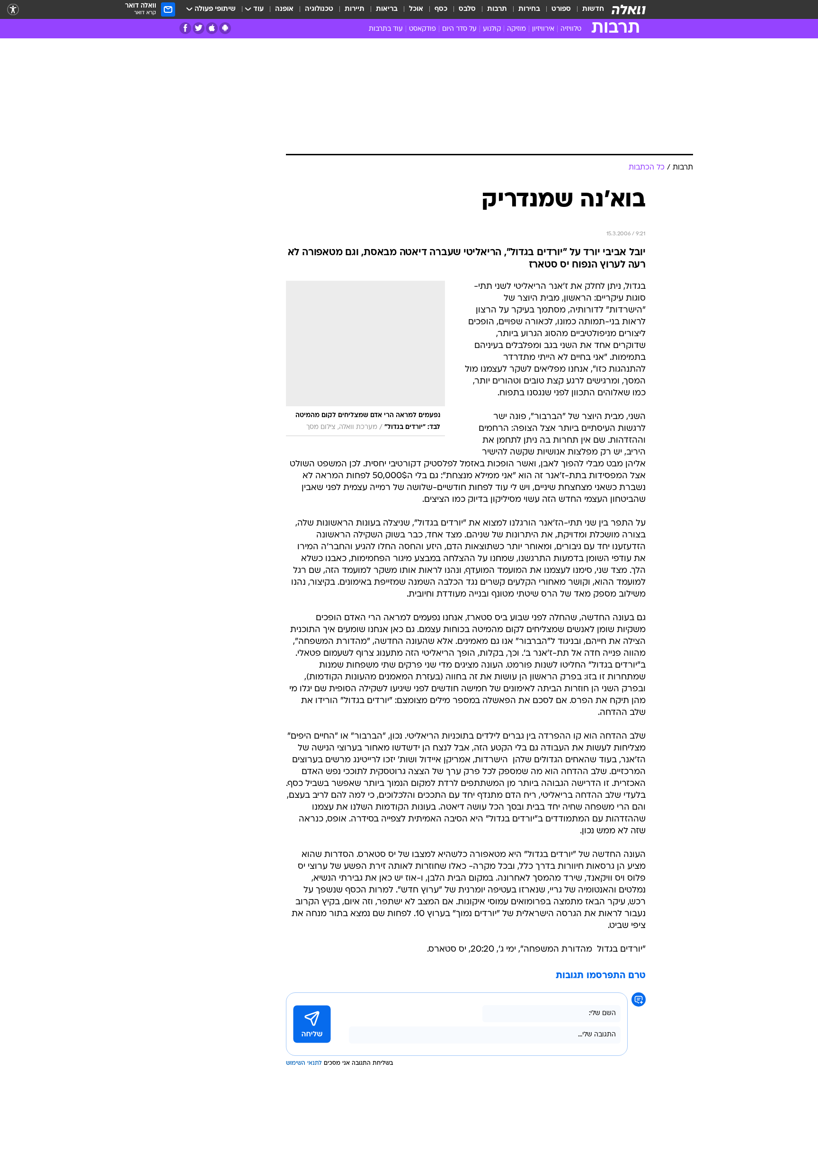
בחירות (529, 9)
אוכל (416, 9)
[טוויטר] (198, 28)
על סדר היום (459, 29)
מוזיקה (516, 29)
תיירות (355, 9)
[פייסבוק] (185, 28)
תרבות (497, 9)
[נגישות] (13, 10)
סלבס (467, 9)
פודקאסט (422, 29)
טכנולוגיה (319, 9)
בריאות (387, 9)
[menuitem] (587, 9)
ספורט (561, 9)
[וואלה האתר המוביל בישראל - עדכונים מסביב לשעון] (629, 9)
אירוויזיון (543, 29)
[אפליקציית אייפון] (212, 28)
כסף (441, 9)
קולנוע (492, 29)
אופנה (284, 9)
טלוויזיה (570, 29)
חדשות (593, 9)
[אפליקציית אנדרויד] (225, 28)
